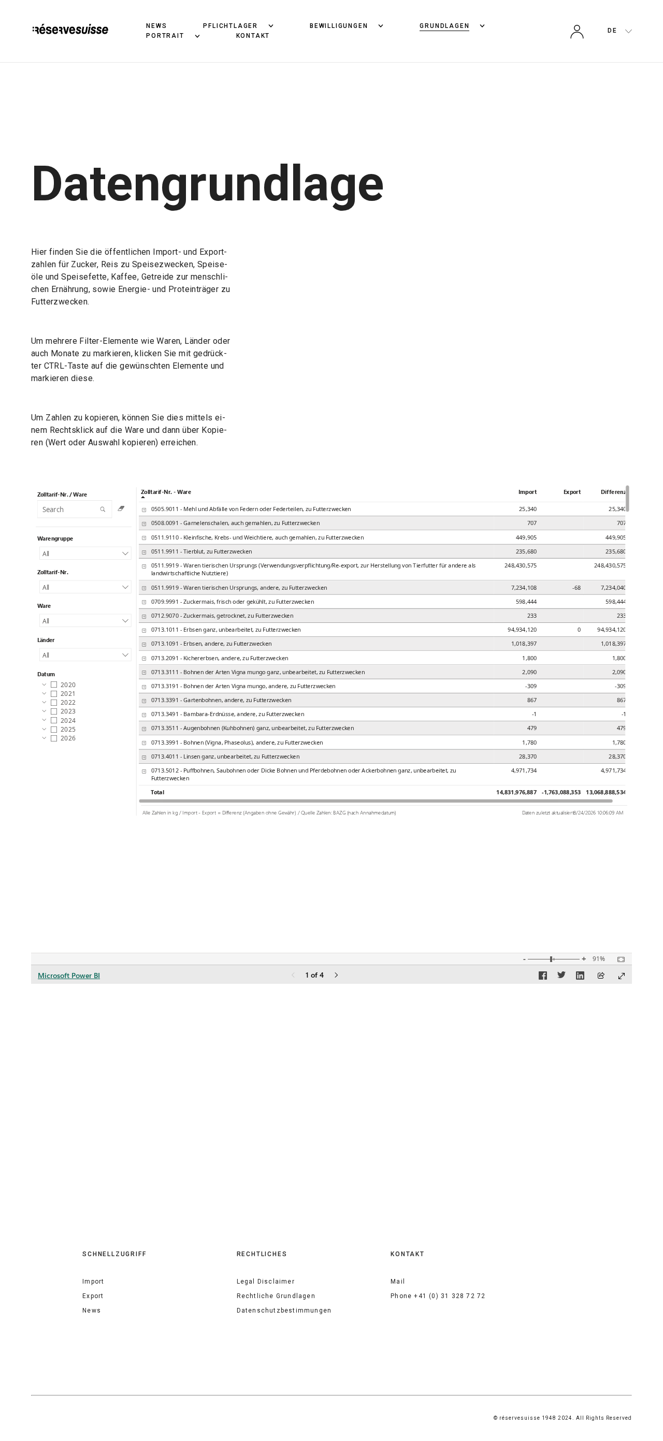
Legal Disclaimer (266, 1281)
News (156, 26)
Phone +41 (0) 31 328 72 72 (438, 1296)
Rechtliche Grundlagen (276, 1296)
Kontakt (253, 35)
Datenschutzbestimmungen (284, 1310)
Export (93, 1296)
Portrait (165, 35)
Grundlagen (444, 26)
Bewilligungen (339, 26)
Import (93, 1281)
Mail (398, 1281)
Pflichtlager (230, 26)
